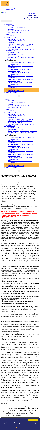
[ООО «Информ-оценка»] (5, 12)
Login (6, 4)
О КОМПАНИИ (9, 26)
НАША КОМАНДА (14, 32)
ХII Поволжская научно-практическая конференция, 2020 (20, 83)
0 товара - (9, 9)
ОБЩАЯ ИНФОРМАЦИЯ (16, 41)
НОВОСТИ (8, 34)
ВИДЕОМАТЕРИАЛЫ (15, 54)
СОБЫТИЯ (12, 36)
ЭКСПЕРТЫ (12, 42)
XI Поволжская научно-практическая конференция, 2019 (20, 86)
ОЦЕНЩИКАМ (9, 51)
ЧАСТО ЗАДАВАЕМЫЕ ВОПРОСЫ (20, 46)
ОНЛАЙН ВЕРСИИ (10, 92)
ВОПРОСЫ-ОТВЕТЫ (15, 47)
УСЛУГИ (11, 29)
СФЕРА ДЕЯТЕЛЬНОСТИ (16, 27)
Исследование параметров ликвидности (21, 57)
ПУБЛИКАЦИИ (13, 52)
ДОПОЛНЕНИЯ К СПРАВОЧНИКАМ (20, 44)
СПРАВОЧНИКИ (10, 37)
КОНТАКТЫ (8, 59)
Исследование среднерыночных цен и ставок (22, 56)
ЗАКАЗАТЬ (8, 89)
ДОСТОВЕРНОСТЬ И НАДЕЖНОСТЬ (21, 49)
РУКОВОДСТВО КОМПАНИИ (18, 31)
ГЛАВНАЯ (8, 24)
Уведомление (20, 428)
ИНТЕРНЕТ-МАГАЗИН (16, 39)
